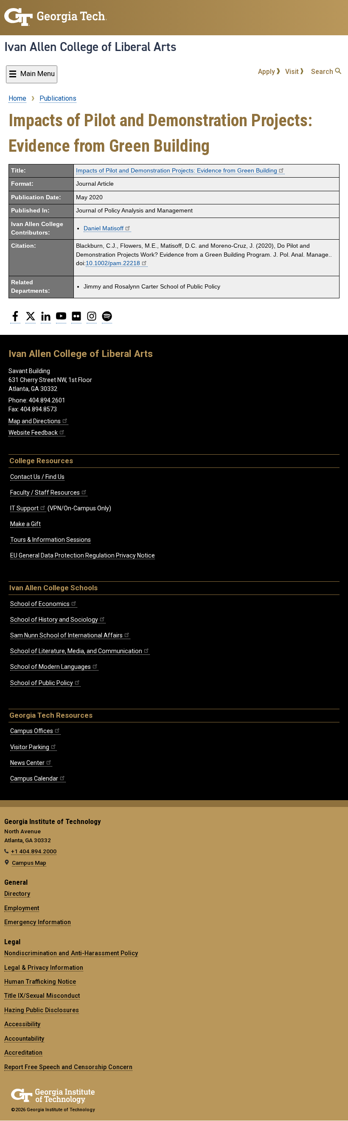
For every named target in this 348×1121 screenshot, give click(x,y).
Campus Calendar (34, 778)
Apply (267, 72)
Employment (21, 908)
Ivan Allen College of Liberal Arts (90, 46)
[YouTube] (61, 319)
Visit (292, 72)
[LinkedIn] (46, 319)
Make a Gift (25, 524)
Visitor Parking (29, 747)
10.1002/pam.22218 (113, 263)
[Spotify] (107, 319)
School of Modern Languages (50, 666)
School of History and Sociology (54, 619)
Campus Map (29, 862)
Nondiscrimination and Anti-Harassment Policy (71, 953)
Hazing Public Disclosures (41, 1010)
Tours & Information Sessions (50, 539)
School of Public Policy (41, 682)
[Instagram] (92, 319)
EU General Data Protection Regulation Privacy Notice (82, 555)
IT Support (24, 508)
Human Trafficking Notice (40, 981)
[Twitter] (30, 319)
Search (323, 72)
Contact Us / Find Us (37, 476)
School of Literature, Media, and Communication (76, 651)
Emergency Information (37, 922)
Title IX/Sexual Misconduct (42, 995)
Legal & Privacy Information (43, 967)
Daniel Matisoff (103, 228)
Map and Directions (34, 421)
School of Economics (40, 603)
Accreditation (23, 1052)
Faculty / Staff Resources (45, 492)
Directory (17, 893)
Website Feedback (33, 432)
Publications (57, 98)
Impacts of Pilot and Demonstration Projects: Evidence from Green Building (176, 170)
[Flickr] (76, 319)
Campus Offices (31, 731)
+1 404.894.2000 (33, 851)
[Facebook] (15, 319)
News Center (27, 762)
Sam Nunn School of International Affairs (66, 635)
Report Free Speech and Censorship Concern (68, 1067)
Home (17, 98)
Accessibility (22, 1024)
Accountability (24, 1038)
